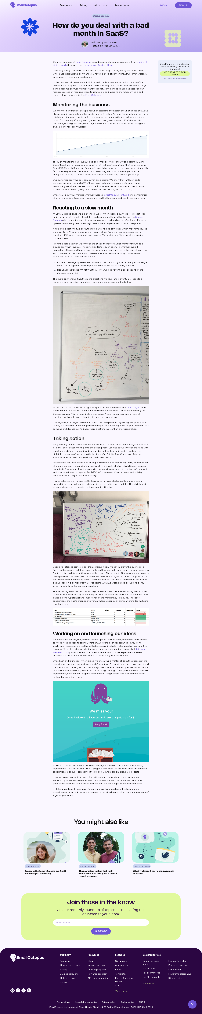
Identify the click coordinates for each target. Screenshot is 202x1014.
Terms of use (63, 1002)
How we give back (70, 965)
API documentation (98, 978)
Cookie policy (127, 1002)
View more (121, 991)
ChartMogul (110, 195)
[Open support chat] (192, 1004)
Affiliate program (97, 969)
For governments (177, 965)
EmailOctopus (83, 62)
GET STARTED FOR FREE (175, 73)
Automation (121, 965)
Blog (90, 961)
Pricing (83, 5)
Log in (163, 5)
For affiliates (174, 969)
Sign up (183, 5)
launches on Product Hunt (98, 65)
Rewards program (97, 974)
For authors (149, 968)
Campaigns (121, 961)
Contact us (65, 982)
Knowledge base (97, 965)
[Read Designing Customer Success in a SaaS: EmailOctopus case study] (46, 856)
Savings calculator (70, 974)
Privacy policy (109, 1002)
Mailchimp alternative (179, 974)
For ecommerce (151, 972)
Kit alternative (175, 978)
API (117, 985)
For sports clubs (177, 961)
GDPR (142, 1002)
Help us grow (67, 978)
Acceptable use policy (86, 1002)
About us (65, 961)
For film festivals (151, 977)
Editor (118, 969)
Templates (120, 974)
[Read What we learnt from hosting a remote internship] (155, 856)
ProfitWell (123, 195)
